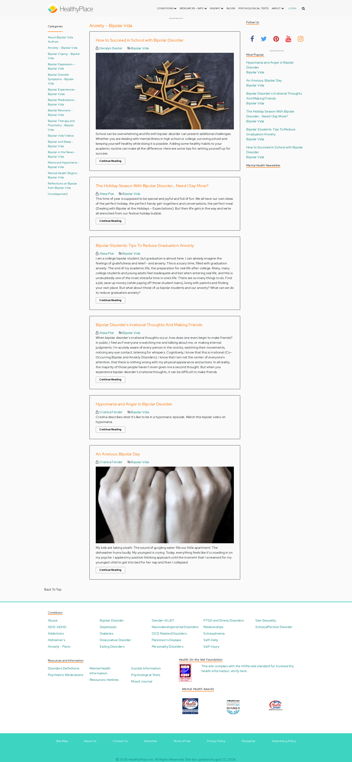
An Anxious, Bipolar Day (118, 454)
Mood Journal (141, 681)
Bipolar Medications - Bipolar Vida (62, 102)
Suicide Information (146, 668)
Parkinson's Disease (166, 640)
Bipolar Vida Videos (61, 135)
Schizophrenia (214, 633)
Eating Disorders (112, 646)
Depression (108, 627)
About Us (90, 741)
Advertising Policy (284, 741)
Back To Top (52, 589)
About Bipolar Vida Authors (60, 39)
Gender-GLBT (163, 620)
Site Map (62, 741)
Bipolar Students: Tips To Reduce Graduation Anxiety (145, 245)
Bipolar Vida (140, 48)
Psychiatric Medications (65, 675)
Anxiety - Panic (59, 646)
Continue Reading (110, 161)
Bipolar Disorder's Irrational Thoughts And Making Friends (149, 324)
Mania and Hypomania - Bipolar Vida (63, 164)
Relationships (213, 627)
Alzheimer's (56, 640)
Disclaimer (249, 741)
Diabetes (106, 633)
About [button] (276, 8)
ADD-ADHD (57, 627)
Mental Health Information (100, 670)
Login (292, 8)
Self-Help (211, 640)
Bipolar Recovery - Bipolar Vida (60, 112)
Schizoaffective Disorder (274, 627)
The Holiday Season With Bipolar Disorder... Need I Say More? (152, 185)
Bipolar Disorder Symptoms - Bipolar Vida (61, 79)
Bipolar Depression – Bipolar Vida (61, 66)
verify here (239, 671)
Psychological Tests (254, 8)
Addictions (56, 633)
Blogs (231, 8)
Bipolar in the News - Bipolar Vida (61, 154)
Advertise (150, 741)
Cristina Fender (110, 412)
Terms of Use (182, 741)
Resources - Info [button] (192, 8)
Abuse (52, 620)
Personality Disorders (167, 646)
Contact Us (120, 741)
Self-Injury (211, 646)
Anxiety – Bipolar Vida (62, 48)
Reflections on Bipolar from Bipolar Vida (62, 185)
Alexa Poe (106, 194)
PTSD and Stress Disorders (224, 620)
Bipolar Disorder (112, 620)
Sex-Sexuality (265, 620)
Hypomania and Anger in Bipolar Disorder (134, 404)
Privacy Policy (216, 741)
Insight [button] (215, 8)
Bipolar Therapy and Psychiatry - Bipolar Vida (61, 125)
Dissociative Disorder (115, 640)
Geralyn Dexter (110, 48)
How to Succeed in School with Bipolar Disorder (140, 40)
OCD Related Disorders (169, 633)
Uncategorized (57, 194)
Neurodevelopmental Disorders (175, 627)
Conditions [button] (165, 8)
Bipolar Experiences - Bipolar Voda (62, 91)
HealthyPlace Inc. (141, 759)
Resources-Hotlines (104, 680)
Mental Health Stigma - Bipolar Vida (63, 175)
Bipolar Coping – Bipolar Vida (64, 56)
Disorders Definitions (63, 668)
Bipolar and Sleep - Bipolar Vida (60, 144)
